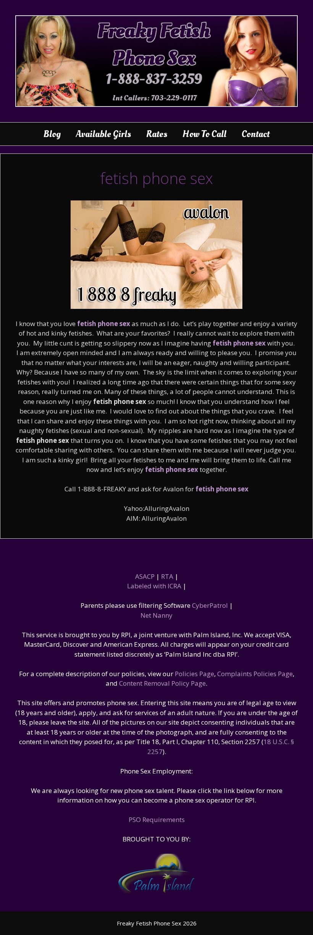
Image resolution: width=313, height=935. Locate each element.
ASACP (145, 576)
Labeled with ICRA (154, 585)
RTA (167, 576)
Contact (255, 134)
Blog (52, 134)
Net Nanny (156, 615)
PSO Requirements (157, 819)
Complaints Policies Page (255, 673)
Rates (156, 134)
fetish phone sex (103, 323)
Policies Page (194, 673)
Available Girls (103, 134)
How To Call (204, 134)
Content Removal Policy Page (162, 683)
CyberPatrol (210, 605)
